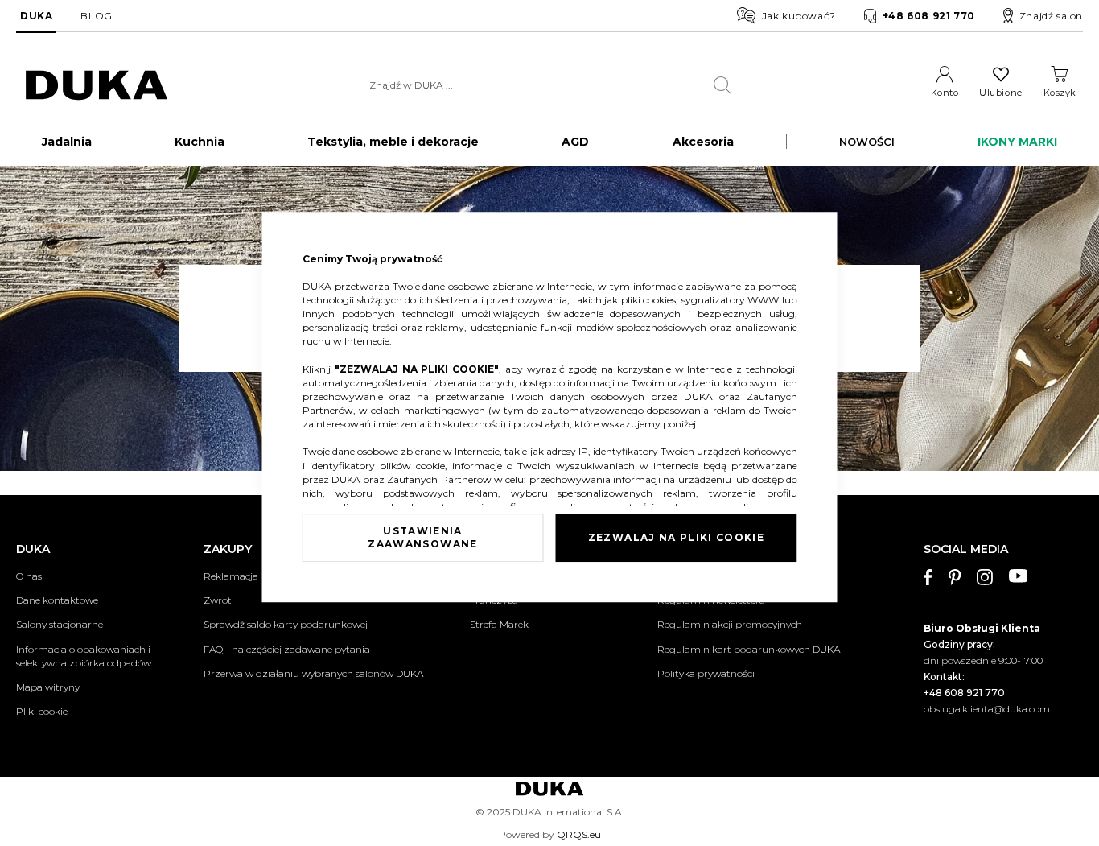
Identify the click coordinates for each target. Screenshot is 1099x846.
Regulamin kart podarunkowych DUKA (748, 649)
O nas (29, 576)
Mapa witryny (48, 687)
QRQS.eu (579, 834)
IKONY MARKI (1017, 141)
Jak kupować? (799, 16)
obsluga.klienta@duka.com (987, 709)
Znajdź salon (1051, 16)
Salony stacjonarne (59, 624)
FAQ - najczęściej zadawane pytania (287, 649)
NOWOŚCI (867, 141)
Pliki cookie (42, 711)
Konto (945, 92)
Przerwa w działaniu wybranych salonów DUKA (313, 673)
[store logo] (96, 86)
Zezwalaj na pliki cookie (676, 537)
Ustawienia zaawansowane (422, 537)
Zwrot (218, 600)
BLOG (96, 16)
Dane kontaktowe (57, 600)
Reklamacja (231, 576)
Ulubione (1000, 92)
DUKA (36, 16)
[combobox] (550, 85)
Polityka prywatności (706, 673)
